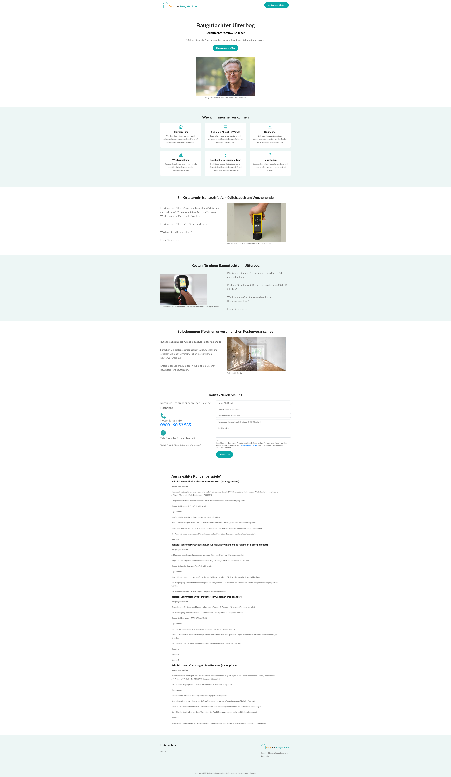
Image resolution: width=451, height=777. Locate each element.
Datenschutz (243, 773)
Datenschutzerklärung (249, 445)
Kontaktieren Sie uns (225, 48)
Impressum (233, 773)
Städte (163, 751)
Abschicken (225, 454)
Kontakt (252, 773)
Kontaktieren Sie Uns (276, 5)
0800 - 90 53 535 (175, 424)
